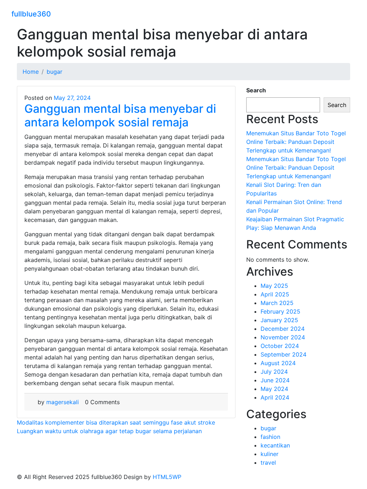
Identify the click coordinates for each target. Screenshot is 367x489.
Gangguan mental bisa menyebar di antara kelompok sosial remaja (120, 115)
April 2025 (275, 294)
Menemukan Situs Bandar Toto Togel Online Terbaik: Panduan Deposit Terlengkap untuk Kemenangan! (296, 142)
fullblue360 (31, 14)
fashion (270, 436)
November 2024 (283, 337)
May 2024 (274, 388)
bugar (268, 428)
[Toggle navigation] (351, 13)
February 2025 (280, 311)
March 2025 (277, 302)
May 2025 (274, 285)
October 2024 (280, 345)
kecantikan (275, 445)
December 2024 (283, 328)
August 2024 (278, 363)
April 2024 (275, 397)
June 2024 (275, 380)
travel (268, 462)
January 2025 (279, 320)
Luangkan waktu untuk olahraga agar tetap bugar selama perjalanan (109, 431)
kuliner (269, 453)
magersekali (62, 402)
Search (256, 90)
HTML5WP (167, 476)
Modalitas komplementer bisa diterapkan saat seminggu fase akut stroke (116, 422)
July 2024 (274, 371)
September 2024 (283, 354)
